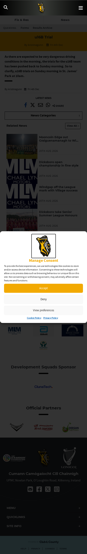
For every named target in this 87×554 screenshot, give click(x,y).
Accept (43, 288)
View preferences (43, 310)
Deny (43, 299)
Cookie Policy (34, 318)
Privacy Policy (50, 318)
